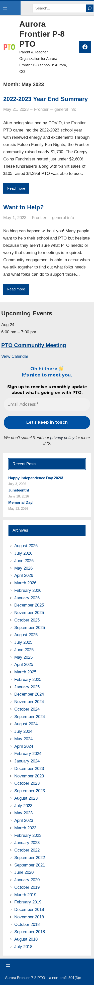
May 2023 (23, 813)
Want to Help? (23, 207)
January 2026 (27, 598)
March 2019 (25, 894)
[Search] (89, 8)
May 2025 (23, 657)
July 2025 (23, 642)
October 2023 (27, 783)
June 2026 (24, 560)
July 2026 (23, 553)
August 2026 (26, 545)
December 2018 (29, 909)
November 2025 (29, 612)
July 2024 (23, 731)
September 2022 (29, 857)
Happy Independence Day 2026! (35, 478)
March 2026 (25, 583)
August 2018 (26, 939)
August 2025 (26, 634)
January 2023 (27, 842)
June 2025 (24, 649)
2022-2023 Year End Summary (45, 99)
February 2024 (27, 753)
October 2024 (27, 709)
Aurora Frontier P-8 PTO (42, 33)
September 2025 (29, 627)
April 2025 (23, 664)
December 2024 (29, 694)
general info (65, 109)
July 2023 (23, 805)
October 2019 (27, 887)
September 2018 (29, 931)
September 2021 (29, 865)
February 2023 (27, 835)
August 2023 (26, 798)
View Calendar (14, 356)
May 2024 (23, 739)
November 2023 (29, 776)
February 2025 (27, 679)
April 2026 (23, 575)
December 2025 (29, 605)
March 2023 (25, 828)
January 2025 (27, 687)
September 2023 (29, 790)
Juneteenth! (18, 490)
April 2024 (23, 746)
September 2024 (29, 716)
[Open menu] (5, 8)
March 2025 (25, 672)
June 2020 (24, 872)
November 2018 (29, 917)
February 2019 (27, 902)
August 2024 (26, 724)
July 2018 (23, 946)
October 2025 (27, 620)
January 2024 (27, 761)
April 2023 (23, 820)
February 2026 (27, 590)
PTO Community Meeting (33, 345)
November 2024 (29, 701)
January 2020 (27, 879)
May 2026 (23, 568)
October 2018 (27, 924)
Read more (16, 188)
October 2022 (27, 850)
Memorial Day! (21, 502)
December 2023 (29, 768)
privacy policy (62, 438)
